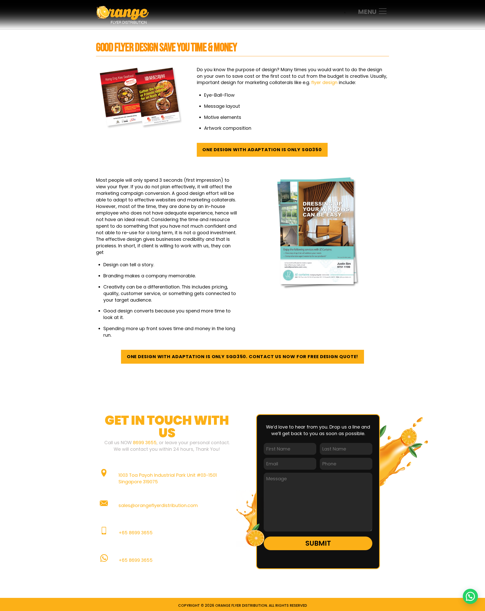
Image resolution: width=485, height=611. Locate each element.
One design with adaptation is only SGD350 (262, 149)
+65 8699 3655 (135, 532)
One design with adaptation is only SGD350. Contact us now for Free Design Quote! (242, 356)
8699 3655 (145, 442)
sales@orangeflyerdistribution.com (158, 505)
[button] (470, 596)
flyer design (324, 82)
